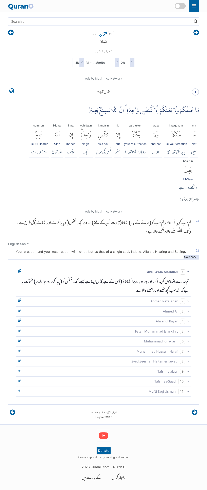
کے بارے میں (91, 478)
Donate (103, 451)
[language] (12, 92)
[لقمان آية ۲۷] (196, 33)
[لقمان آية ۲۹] (11, 33)
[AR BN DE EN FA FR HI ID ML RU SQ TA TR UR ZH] (78, 62)
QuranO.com (100, 467)
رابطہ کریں (118, 478)
